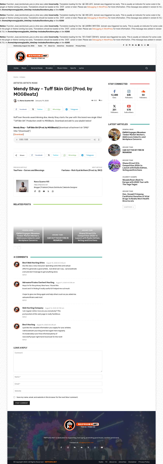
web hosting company (32, 308)
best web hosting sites (33, 263)
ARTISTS (27, 83)
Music (35, 83)
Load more (128, 207)
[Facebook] (123, 45)
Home (15, 77)
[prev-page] (15, 247)
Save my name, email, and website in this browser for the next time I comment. (47, 397)
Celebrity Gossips (130, 177)
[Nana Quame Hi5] (15, 100)
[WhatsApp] (144, 45)
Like (114, 90)
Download (18, 134)
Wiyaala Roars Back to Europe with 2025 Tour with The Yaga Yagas (135, 182)
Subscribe (129, 105)
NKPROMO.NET (51, 462)
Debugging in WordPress (97, 7)
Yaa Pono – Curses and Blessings (28, 170)
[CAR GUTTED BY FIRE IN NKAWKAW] (57, 226)
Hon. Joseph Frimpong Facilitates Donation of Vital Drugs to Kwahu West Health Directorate (136, 197)
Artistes (22, 77)
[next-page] (19, 247)
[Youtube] (148, 45)
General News (27, 230)
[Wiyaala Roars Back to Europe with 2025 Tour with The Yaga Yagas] (114, 181)
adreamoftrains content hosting (38, 282)
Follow (129, 90)
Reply (24, 275)
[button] (147, 68)
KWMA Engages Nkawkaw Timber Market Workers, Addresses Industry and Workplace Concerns (28, 236)
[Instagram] (126, 45)
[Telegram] (138, 45)
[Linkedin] (129, 45)
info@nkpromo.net (86, 443)
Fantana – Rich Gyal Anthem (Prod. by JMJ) (82, 170)
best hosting (28, 324)
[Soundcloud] (135, 45)
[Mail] (132, 45)
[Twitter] (141, 45)
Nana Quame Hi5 (27, 100)
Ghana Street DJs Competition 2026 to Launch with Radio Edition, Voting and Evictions (87, 236)
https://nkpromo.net (40, 184)
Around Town (57, 235)
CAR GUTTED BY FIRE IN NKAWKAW (58, 239)
